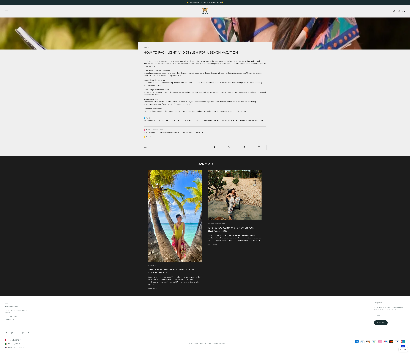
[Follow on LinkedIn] (28, 333)
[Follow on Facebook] (6, 333)
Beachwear (152, 265)
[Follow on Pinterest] (17, 333)
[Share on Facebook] (214, 147)
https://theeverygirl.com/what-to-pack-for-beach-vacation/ (167, 104)
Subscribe (381, 323)
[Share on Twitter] (229, 147)
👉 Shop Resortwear (151, 137)
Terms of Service (11, 307)
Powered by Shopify (219, 344)
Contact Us (9, 320)
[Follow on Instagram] (12, 333)
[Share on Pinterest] (244, 147)
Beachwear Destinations (216, 224)
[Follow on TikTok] (23, 333)
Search (7, 303)
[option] (33, 340)
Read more (152, 289)
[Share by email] (259, 147)
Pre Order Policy (11, 316)
